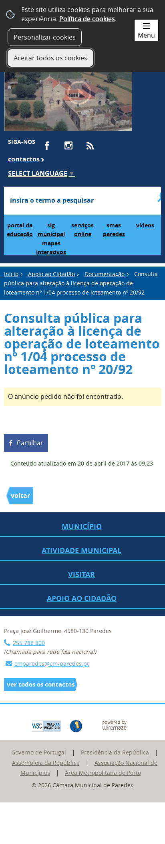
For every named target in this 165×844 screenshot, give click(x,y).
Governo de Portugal (38, 752)
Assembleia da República (46, 762)
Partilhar (30, 442)
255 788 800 (29, 643)
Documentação (105, 274)
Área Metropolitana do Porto (103, 772)
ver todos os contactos (40, 684)
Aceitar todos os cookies (50, 58)
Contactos (24, 159)
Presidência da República (115, 752)
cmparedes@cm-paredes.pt (51, 663)
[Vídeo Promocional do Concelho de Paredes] (68, 96)
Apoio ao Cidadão (51, 274)
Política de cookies (87, 18)
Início (11, 274)
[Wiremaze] (115, 724)
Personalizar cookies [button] (45, 37)
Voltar (20, 495)
